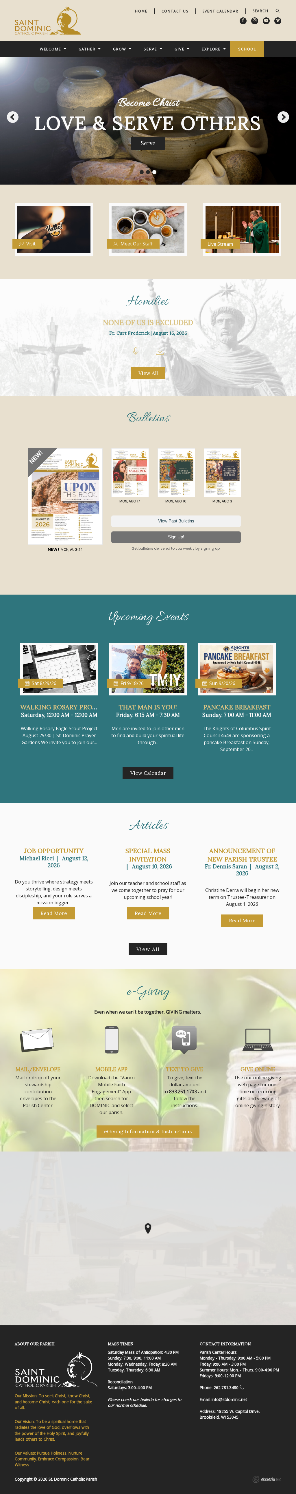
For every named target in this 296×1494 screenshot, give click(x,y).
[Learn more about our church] (148, 1228)
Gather (87, 49)
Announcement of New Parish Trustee (242, 855)
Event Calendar (220, 11)
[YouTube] (266, 20)
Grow (120, 49)
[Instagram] (254, 20)
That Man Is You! (148, 707)
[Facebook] (243, 20)
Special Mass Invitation (147, 855)
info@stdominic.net (229, 1399)
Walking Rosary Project (63, 707)
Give (180, 49)
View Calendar (148, 773)
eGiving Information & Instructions (148, 1131)
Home (141, 11)
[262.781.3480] (242, 1387)
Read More (53, 913)
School (247, 49)
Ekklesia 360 (266, 1480)
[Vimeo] (277, 20)
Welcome (50, 49)
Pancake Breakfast (237, 707)
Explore (211, 49)
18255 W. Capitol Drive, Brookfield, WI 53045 (230, 1414)
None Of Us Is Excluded (148, 322)
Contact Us (175, 11)
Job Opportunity (54, 851)
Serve (150, 49)
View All (148, 373)
